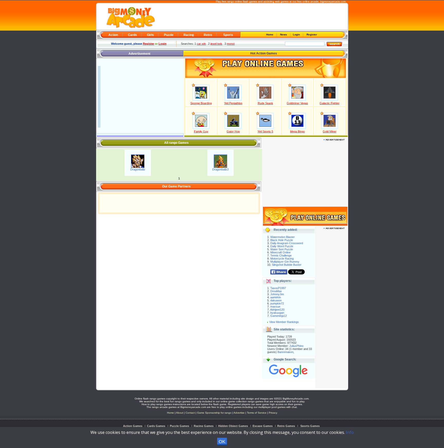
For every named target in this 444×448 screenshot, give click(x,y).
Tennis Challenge (281, 255)
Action (113, 35)
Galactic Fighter (329, 103)
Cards (132, 35)
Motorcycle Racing (282, 258)
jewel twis (216, 43)
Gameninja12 (278, 315)
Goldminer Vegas (297, 103)
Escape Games (263, 425)
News (284, 34)
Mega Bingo (297, 131)
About (179, 412)
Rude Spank (265, 103)
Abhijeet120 (277, 309)
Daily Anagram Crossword (286, 243)
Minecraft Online (280, 252)
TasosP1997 (278, 288)
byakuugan (277, 312)
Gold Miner (329, 131)
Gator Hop (233, 131)
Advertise (239, 412)
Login (296, 34)
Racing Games (204, 425)
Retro (208, 35)
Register (311, 34)
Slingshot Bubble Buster (286, 264)
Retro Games (286, 425)
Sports (228, 35)
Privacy (273, 412)
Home (270, 34)
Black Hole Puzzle (281, 240)
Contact (190, 412)
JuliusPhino (296, 345)
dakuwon (276, 300)
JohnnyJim (277, 294)
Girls (150, 35)
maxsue (275, 306)
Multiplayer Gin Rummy (284, 261)
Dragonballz (137, 169)
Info (350, 432)
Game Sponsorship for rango (214, 412)
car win (201, 43)
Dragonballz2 (220, 169)
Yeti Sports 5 (265, 131)
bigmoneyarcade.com (333, 1)
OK (222, 441)
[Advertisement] (250, 16)
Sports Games (310, 425)
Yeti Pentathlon (233, 103)
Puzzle (168, 35)
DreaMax (276, 291)
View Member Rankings (284, 321)
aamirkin (275, 297)
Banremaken (285, 352)
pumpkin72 (277, 303)
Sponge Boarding (201, 103)
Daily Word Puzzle (281, 246)
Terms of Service (257, 412)
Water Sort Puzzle (281, 249)
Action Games (132, 425)
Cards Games (156, 425)
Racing (188, 35)
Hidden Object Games (233, 425)
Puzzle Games (179, 425)
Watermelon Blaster (282, 237)
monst (231, 43)
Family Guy (201, 131)
